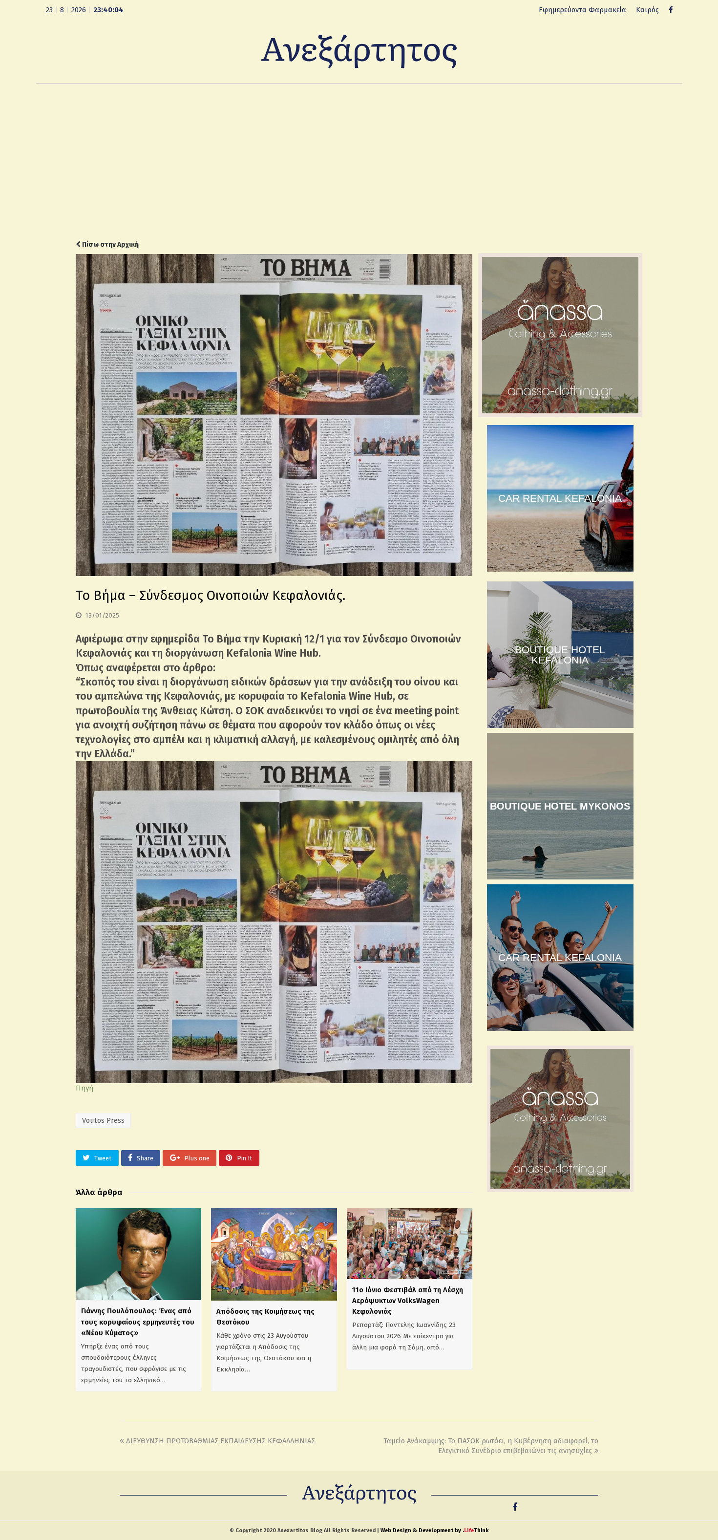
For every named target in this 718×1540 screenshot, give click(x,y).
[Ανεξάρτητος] (359, 50)
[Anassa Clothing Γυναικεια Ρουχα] (560, 414)
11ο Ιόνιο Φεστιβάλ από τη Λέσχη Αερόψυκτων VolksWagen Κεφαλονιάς (407, 1300)
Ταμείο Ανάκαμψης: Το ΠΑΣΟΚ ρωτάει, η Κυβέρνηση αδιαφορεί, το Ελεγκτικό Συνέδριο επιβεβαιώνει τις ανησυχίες (490, 1445)
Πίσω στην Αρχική (110, 244)
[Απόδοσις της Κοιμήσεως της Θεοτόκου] (274, 1254)
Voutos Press (103, 1120)
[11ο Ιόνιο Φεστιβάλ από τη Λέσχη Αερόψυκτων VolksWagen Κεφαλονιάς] (409, 1243)
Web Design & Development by (434, 1530)
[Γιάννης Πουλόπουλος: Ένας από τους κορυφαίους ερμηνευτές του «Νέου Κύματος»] (138, 1254)
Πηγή (84, 1088)
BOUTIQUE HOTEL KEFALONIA (560, 654)
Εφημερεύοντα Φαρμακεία (582, 9)
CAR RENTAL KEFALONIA (560, 498)
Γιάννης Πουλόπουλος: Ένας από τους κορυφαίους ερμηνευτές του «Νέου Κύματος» (137, 1321)
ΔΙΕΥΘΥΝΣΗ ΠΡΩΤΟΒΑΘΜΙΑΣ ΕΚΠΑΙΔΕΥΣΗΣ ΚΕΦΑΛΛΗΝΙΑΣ (220, 1440)
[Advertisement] (359, 161)
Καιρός (647, 9)
